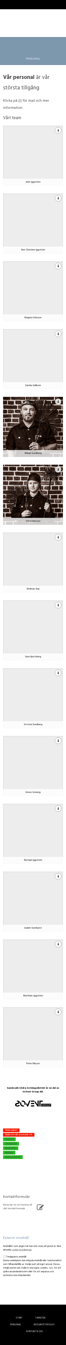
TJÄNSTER (40, 1318)
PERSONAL (33, 59)
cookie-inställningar (22, 1250)
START (19, 1318)
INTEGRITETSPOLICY (44, 1324)
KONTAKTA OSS (34, 1331)
